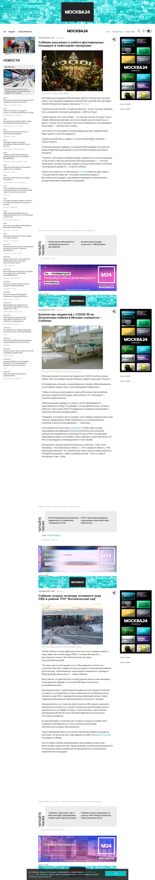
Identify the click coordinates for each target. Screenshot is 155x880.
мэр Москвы (7, 161)
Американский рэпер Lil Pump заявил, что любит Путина (17, 237)
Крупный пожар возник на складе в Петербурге (16, 179)
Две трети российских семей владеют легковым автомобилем (17, 226)
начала (81, 171)
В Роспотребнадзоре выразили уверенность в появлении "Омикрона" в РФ (64, 520)
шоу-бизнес (14, 241)
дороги (61, 829)
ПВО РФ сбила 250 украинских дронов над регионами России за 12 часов (17, 341)
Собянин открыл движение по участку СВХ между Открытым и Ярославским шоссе (96, 815)
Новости (11, 60)
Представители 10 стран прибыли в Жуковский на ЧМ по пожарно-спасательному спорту (16, 261)
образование (7, 220)
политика (6, 207)
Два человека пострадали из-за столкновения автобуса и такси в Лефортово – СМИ (15, 307)
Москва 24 (77, 31)
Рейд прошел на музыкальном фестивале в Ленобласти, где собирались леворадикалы (14, 319)
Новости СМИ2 (43, 294)
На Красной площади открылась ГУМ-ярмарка (93, 243)
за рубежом (18, 115)
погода (13, 105)
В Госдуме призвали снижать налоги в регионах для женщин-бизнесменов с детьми (17, 202)
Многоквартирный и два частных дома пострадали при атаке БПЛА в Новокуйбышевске (18, 273)
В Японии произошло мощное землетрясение (14, 375)
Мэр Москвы (9, 67)
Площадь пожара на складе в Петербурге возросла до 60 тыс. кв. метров (16, 144)
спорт (5, 265)
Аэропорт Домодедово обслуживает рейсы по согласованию (17, 168)
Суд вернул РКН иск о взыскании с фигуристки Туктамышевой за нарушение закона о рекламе (16, 363)
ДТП (15, 126)
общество (6, 105)
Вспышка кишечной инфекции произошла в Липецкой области (15, 295)
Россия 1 (85, 103)
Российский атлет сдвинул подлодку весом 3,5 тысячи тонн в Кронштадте (17, 331)
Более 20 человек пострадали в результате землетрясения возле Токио (18, 112)
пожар (16, 149)
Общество (59, 310)
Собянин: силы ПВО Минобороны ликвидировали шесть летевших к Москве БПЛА (16, 157)
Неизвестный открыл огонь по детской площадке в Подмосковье (18, 352)
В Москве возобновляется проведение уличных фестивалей (61, 244)
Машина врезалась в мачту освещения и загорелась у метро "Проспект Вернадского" (18, 248)
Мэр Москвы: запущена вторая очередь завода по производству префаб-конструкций (17, 91)
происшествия (8, 115)
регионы (20, 126)
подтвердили (75, 427)
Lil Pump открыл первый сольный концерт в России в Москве (16, 285)
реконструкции (103, 734)
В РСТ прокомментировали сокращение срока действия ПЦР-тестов (95, 520)
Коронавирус (54, 535)
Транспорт (59, 591)
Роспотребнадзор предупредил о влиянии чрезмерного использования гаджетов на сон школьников (17, 190)
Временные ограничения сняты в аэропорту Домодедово (15, 133)
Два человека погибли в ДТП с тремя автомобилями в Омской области (17, 122)
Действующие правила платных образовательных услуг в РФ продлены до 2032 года (18, 215)
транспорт (6, 136)
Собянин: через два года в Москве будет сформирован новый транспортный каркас (63, 815)
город (19, 105)
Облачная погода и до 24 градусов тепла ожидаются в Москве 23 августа (18, 101)
